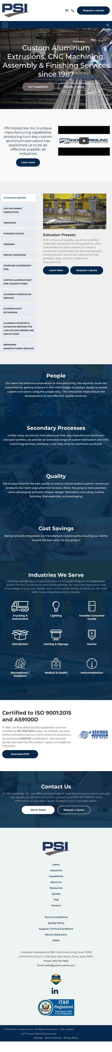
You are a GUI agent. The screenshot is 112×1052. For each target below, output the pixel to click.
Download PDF (20, 754)
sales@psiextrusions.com (60, 965)
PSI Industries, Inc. (23, 1029)
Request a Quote (93, 10)
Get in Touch (38, 809)
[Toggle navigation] (5, 24)
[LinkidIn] (55, 990)
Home (56, 864)
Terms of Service (53, 1038)
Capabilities (56, 876)
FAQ (56, 899)
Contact (56, 905)
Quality (56, 893)
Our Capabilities (38, 86)
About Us (56, 882)
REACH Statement (56, 934)
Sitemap (38, 1038)
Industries (56, 870)
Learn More (28, 162)
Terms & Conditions (56, 917)
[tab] (18, 197)
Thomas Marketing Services (40, 1033)
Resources (56, 888)
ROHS (56, 940)
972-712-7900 (82, 797)
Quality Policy (56, 923)
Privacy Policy (71, 1038)
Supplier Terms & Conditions (56, 928)
